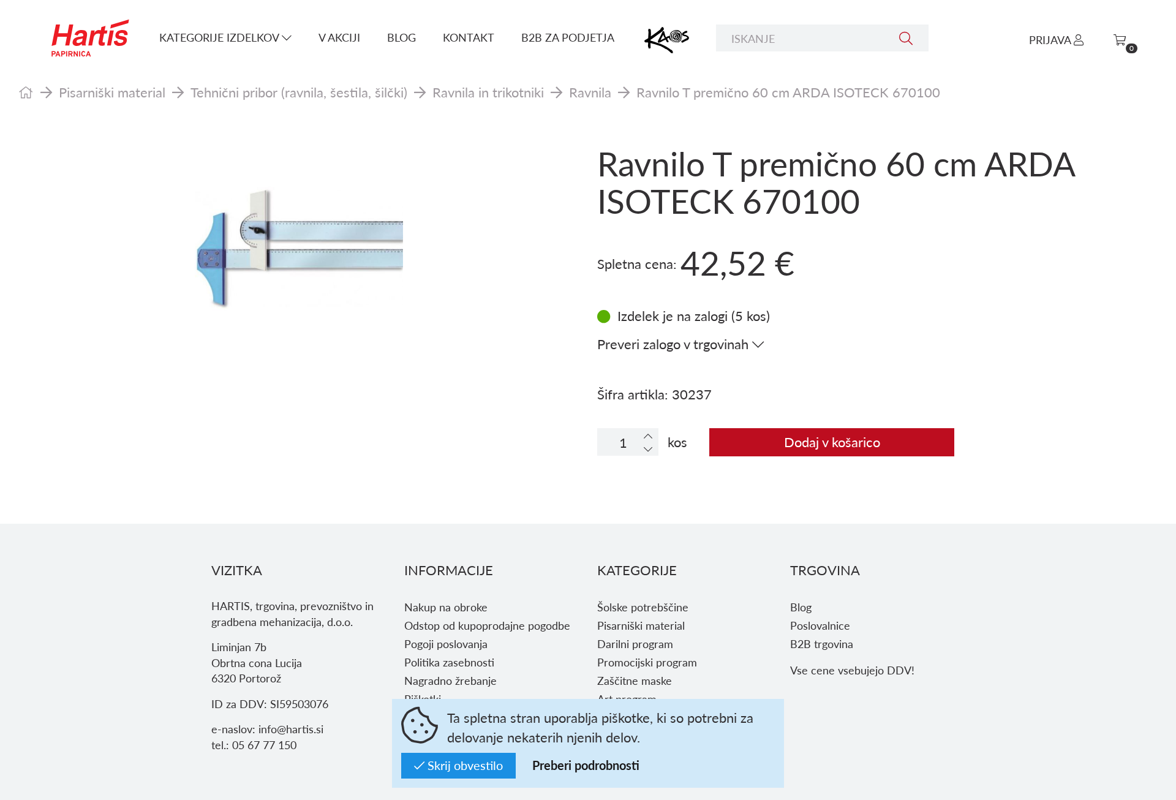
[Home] (26, 92)
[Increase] (648, 435)
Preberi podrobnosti (585, 765)
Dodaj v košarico (832, 441)
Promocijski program (647, 662)
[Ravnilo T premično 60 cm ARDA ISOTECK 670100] (298, 248)
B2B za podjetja (567, 37)
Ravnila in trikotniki (488, 92)
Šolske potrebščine (642, 606)
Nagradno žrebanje (450, 680)
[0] (1120, 39)
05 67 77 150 (264, 744)
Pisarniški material (112, 92)
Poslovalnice (820, 625)
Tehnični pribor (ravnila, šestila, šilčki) (298, 92)
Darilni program (635, 643)
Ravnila (590, 92)
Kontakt (468, 37)
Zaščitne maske (634, 680)
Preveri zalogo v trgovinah (674, 343)
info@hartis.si (290, 728)
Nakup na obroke (446, 606)
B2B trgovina (821, 643)
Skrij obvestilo (463, 765)
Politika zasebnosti (449, 662)
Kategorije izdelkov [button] (220, 37)
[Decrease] (648, 448)
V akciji (339, 37)
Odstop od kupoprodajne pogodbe (487, 625)
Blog (401, 37)
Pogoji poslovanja (446, 643)
